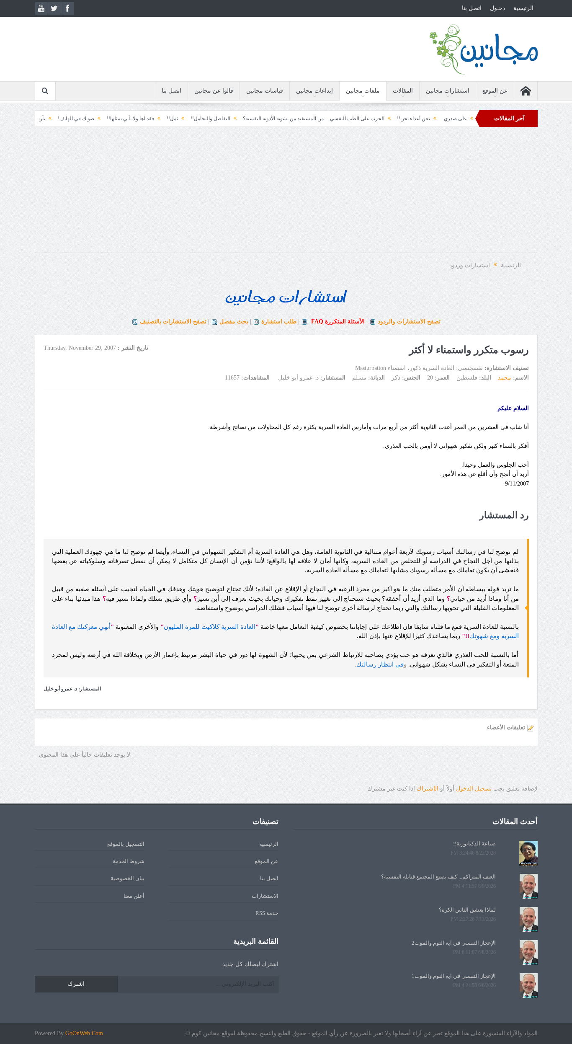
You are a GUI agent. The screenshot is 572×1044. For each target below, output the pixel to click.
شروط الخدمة (128, 861)
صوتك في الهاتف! (99, 118)
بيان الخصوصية (127, 878)
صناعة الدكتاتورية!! (474, 843)
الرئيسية (523, 8)
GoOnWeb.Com (84, 1033)
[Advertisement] (286, 194)
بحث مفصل (233, 321)
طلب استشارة (278, 321)
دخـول (497, 8)
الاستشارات (265, 896)
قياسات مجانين (264, 91)
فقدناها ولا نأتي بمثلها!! (153, 118)
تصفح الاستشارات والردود (409, 321)
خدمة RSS (266, 913)
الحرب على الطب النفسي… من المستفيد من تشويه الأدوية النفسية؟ (336, 118)
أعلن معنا (134, 896)
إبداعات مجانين (314, 91)
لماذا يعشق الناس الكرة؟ (467, 910)
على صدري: (478, 118)
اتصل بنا (472, 8)
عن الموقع (495, 91)
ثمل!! (195, 118)
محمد (504, 378)
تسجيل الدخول (474, 789)
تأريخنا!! (60, 118)
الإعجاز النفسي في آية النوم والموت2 (454, 943)
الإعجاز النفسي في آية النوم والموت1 (454, 976)
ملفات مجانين (363, 91)
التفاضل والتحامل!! (233, 118)
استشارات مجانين (447, 91)
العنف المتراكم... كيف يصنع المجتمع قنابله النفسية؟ (438, 876)
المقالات (403, 91)
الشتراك (427, 789)
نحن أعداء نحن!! (436, 118)
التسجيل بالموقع (125, 844)
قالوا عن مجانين (213, 91)
